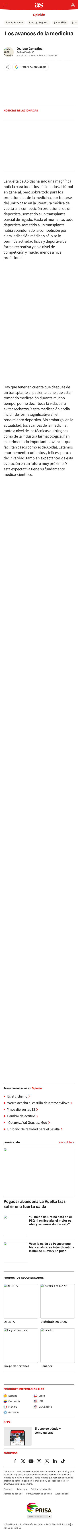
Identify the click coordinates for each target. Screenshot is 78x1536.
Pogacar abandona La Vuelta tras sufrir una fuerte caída (34, 1204)
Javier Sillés (60, 22)
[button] (7, 67)
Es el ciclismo (17, 1096)
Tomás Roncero (14, 22)
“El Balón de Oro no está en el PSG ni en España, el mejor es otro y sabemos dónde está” (50, 1220)
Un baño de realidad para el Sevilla (33, 1129)
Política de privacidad (41, 1489)
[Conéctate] (73, 5)
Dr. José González (29, 49)
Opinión (39, 15)
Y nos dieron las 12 (21, 1109)
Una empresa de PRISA (39, 1507)
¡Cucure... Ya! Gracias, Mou (27, 1122)
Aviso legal (22, 1489)
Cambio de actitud (21, 1116)
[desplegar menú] (5, 5)
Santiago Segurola (38, 22)
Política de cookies (13, 1493)
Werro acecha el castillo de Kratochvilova (38, 1103)
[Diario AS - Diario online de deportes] (39, 5)
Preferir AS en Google (33, 67)
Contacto (8, 1489)
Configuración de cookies (39, 1493)
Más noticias (65, 1142)
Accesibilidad (62, 1493)
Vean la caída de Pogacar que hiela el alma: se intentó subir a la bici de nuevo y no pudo (51, 1247)
